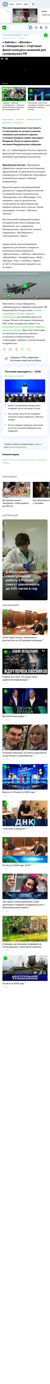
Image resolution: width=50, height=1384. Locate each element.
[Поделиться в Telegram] (4, 349)
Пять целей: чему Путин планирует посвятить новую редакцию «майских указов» (25, 417)
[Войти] (41, 27)
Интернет (20, 119)
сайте (9, 150)
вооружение (8, 119)
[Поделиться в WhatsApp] (22, 349)
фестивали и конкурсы (12, 123)
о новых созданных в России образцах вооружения (22, 313)
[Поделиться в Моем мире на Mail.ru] (28, 349)
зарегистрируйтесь (17, 447)
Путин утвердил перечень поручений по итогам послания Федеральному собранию (25, 428)
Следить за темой (16, 376)
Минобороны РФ (34, 119)
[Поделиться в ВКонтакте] (10, 349)
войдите (38, 444)
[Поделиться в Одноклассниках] (16, 349)
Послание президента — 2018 (15, 35)
